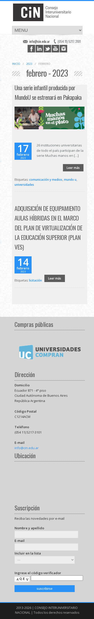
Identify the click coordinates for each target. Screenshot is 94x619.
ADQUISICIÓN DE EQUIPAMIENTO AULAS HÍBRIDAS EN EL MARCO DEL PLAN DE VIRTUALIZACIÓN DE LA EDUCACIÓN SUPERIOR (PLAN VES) (48, 228)
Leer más (73, 168)
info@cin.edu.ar (39, 41)
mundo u (70, 179)
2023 (29, 64)
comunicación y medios (45, 179)
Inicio (16, 64)
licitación (35, 280)
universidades (24, 184)
